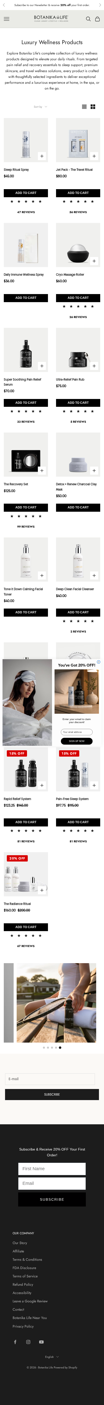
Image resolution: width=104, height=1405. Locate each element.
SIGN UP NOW (77, 741)
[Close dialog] (98, 662)
